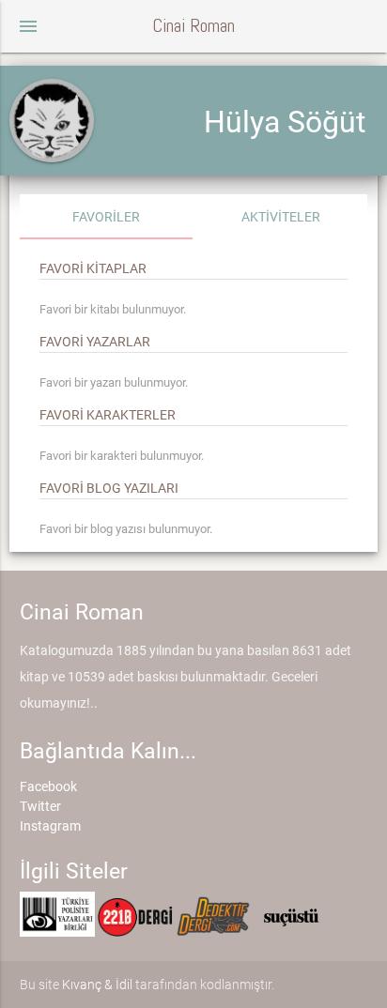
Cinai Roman (193, 26)
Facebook (48, 786)
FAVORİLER (106, 216)
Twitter (40, 806)
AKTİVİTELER (280, 216)
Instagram (50, 825)
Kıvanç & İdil (97, 984)
